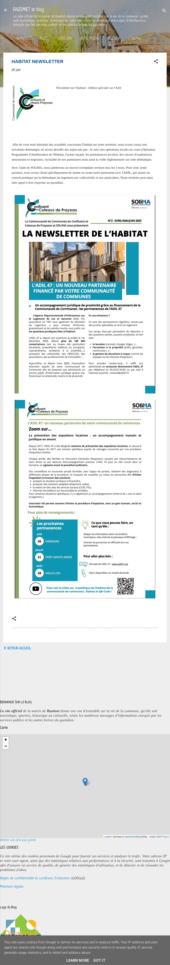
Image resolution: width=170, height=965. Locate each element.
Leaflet (107, 836)
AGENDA (113, 39)
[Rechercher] (164, 11)
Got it (99, 960)
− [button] (5, 746)
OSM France (162, 836)
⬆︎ (4, 648)
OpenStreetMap (133, 836)
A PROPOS (25, 39)
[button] (155, 62)
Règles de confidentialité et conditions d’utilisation (35, 878)
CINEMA (134, 39)
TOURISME (64, 39)
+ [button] (5, 739)
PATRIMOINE (90, 39)
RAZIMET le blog (28, 9)
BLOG (44, 39)
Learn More (77, 960)
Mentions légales (12, 887)
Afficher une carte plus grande (18, 840)
